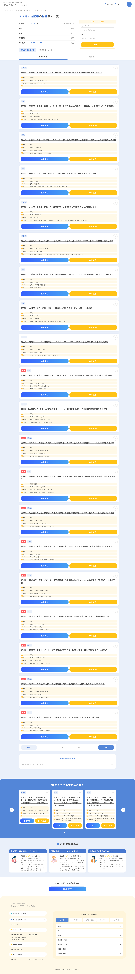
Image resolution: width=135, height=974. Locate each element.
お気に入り (14, 925)
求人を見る (93, 92)
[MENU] (129, 4)
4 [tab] (70, 832)
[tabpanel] (34, 807)
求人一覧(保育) (24, 10)
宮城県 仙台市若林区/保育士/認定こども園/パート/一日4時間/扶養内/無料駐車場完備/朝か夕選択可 (64, 409)
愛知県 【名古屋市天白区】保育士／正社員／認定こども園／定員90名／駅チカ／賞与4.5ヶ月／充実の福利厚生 (67, 512)
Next (123, 810)
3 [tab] (68, 832)
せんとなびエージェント (10, 10)
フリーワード (85, 26)
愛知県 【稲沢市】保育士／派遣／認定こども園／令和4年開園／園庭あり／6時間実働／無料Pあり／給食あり (67, 375)
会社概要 (14, 959)
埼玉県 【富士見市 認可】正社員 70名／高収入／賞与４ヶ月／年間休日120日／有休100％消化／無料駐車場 (67, 240)
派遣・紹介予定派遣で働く (19, 937)
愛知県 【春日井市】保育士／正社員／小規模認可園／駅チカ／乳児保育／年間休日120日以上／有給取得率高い (67, 442)
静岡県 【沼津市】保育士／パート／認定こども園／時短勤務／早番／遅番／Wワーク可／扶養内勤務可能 (65, 616)
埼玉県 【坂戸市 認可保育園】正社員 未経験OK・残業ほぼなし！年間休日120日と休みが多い (61, 72)
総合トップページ (19, 913)
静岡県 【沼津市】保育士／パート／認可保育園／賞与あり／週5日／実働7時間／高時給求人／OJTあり (64, 650)
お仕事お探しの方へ (17, 935)
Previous (12, 810)
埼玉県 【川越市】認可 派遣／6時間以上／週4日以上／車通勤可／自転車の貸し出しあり (59, 173)
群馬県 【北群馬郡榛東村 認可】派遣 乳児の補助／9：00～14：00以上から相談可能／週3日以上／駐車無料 (67, 274)
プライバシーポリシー (36, 959)
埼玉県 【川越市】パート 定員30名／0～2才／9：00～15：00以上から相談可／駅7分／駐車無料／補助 (64, 341)
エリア (83, 34)
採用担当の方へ (34, 935)
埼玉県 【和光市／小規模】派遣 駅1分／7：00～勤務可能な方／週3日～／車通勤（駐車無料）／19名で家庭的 (67, 106)
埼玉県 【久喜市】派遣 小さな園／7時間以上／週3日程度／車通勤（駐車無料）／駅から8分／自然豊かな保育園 (68, 139)
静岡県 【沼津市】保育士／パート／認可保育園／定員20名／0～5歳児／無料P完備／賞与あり (60, 717)
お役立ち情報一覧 (16, 949)
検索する (97, 44)
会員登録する (67, 889)
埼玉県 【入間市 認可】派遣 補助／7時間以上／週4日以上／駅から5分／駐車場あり (57, 308)
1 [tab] (64, 832)
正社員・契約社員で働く (18, 940)
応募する (44, 92)
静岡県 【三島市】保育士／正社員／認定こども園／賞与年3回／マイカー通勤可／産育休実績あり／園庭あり (66, 546)
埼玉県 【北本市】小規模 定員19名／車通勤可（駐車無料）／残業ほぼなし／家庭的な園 (58, 207)
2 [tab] (66, 832)
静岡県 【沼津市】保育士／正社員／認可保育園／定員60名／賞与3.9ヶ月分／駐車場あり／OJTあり (63, 683)
